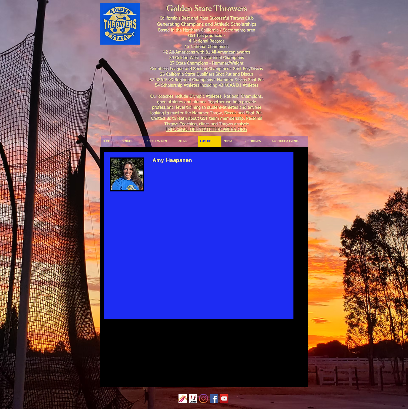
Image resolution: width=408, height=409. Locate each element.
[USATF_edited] (193, 398)
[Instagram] (203, 398)
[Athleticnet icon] (182, 398)
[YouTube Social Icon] (224, 398)
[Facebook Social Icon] (214, 398)
